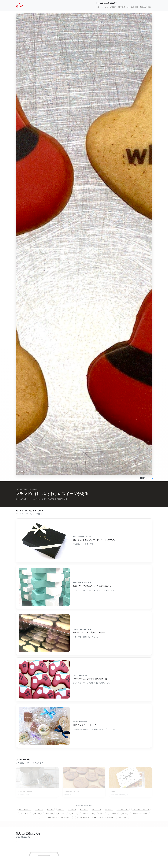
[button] (26, 244)
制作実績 (121, 7)
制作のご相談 (145, 7)
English (151, 478)
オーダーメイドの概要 (106, 7)
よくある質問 (132, 7)
